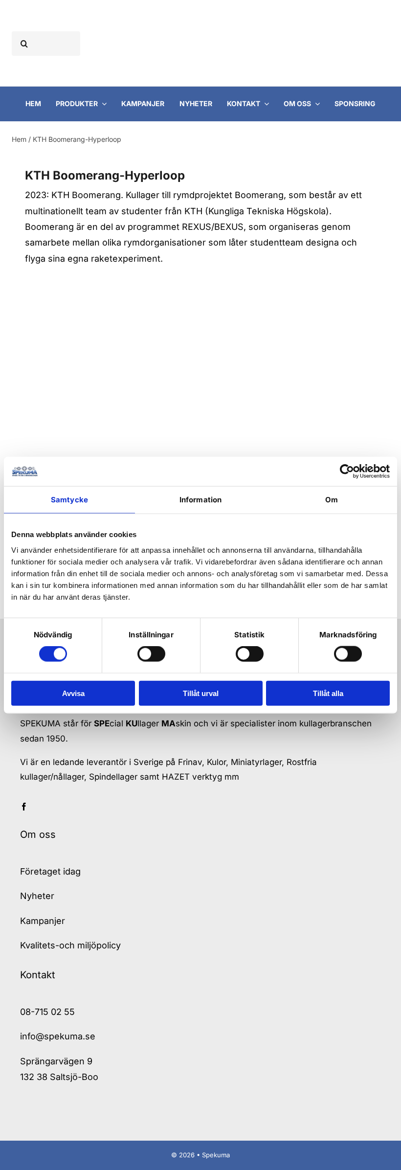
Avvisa (73, 693)
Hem (19, 139)
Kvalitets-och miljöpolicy (70, 945)
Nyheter (37, 896)
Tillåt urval (201, 693)
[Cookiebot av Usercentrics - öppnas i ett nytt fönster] (347, 471)
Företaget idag (50, 871)
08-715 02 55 (47, 1012)
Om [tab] (331, 499)
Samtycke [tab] (69, 499)
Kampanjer (42, 921)
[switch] (151, 654)
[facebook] (24, 806)
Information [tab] (200, 499)
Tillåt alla (328, 693)
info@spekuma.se (57, 1036)
